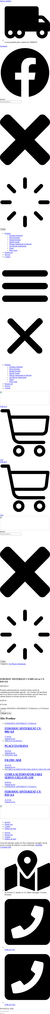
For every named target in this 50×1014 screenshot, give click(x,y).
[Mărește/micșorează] (1, 1011)
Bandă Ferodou (15, 240)
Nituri (11, 248)
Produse (8, 233)
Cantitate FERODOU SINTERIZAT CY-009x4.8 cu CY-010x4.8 (24, 708)
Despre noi (9, 252)
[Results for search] (25, 202)
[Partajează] (6, 1011)
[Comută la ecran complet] (3, 1011)
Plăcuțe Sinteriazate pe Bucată (20, 244)
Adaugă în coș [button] (10, 739)
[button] (25, 311)
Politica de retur (10, 829)
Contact (7, 257)
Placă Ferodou (14, 238)
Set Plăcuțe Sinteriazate (17, 246)
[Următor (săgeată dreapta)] (3, 1013)
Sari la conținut (5, 1)
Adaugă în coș (6, 713)
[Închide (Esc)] (8, 1011)
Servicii (7, 255)
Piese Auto (13, 250)
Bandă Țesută (14, 242)
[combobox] (11, 101)
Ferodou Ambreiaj (16, 236)
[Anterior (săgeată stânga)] (1, 1013)
